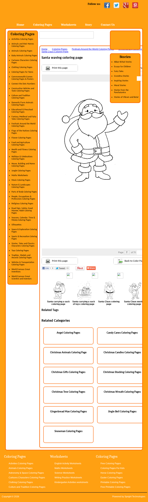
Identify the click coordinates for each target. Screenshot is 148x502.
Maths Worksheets (20, 175)
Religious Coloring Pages (22, 204)
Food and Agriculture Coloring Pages (21, 143)
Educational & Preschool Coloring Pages (22, 111)
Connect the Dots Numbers (23, 84)
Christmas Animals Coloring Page (68, 352)
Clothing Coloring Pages (22, 67)
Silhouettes (16, 225)
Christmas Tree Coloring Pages (68, 392)
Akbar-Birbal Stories (123, 62)
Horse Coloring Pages (111, 473)
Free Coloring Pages (111, 463)
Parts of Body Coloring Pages (24, 192)
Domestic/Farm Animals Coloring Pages (22, 104)
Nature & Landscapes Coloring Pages (21, 186)
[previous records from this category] (139, 78)
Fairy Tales (118, 71)
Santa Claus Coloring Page (55, 51)
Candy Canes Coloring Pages (122, 333)
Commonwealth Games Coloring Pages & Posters (23, 78)
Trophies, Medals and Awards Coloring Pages (22, 256)
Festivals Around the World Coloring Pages (23, 125)
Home (34, 11)
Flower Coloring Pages (21, 138)
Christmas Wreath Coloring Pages (122, 392)
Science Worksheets (65, 473)
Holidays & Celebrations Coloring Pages (22, 158)
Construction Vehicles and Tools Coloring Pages (23, 89)
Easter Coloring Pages (112, 477)
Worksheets (68, 24)
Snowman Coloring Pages (68, 431)
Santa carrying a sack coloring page (58, 302)
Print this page (60, 68)
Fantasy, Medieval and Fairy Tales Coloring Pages (24, 118)
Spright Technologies (135, 496)
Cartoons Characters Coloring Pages (27, 477)
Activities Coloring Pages (22, 39)
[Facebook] (107, 5)
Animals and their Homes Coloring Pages (23, 45)
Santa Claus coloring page (108, 302)
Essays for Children (122, 67)
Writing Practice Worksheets (68, 477)
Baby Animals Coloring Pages (24, 56)
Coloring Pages (42, 24)
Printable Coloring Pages (113, 482)
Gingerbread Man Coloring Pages (68, 411)
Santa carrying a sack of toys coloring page (83, 302)
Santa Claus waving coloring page (134, 302)
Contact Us (108, 24)
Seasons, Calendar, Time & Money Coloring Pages (23, 219)
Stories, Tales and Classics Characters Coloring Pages (23, 245)
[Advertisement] (95, 88)
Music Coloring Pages (21, 180)
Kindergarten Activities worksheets (71, 482)
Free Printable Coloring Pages (115, 487)
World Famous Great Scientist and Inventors (22, 277)
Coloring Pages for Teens (22, 72)
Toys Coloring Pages (20, 251)
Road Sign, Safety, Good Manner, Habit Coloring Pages (22, 210)
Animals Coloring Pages (22, 51)
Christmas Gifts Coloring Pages (68, 372)
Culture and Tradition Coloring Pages (21, 97)
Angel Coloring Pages (68, 333)
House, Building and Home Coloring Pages (23, 165)
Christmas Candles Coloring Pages (122, 352)
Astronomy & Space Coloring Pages (26, 473)
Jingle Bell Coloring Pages (122, 411)
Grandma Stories (121, 76)
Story (88, 24)
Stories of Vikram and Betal (126, 97)
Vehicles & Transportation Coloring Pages (23, 263)
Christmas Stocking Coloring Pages (122, 372)
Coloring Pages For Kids (113, 468)
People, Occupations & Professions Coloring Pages (23, 198)
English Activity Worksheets (68, 463)
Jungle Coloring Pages (21, 171)
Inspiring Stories (121, 81)
